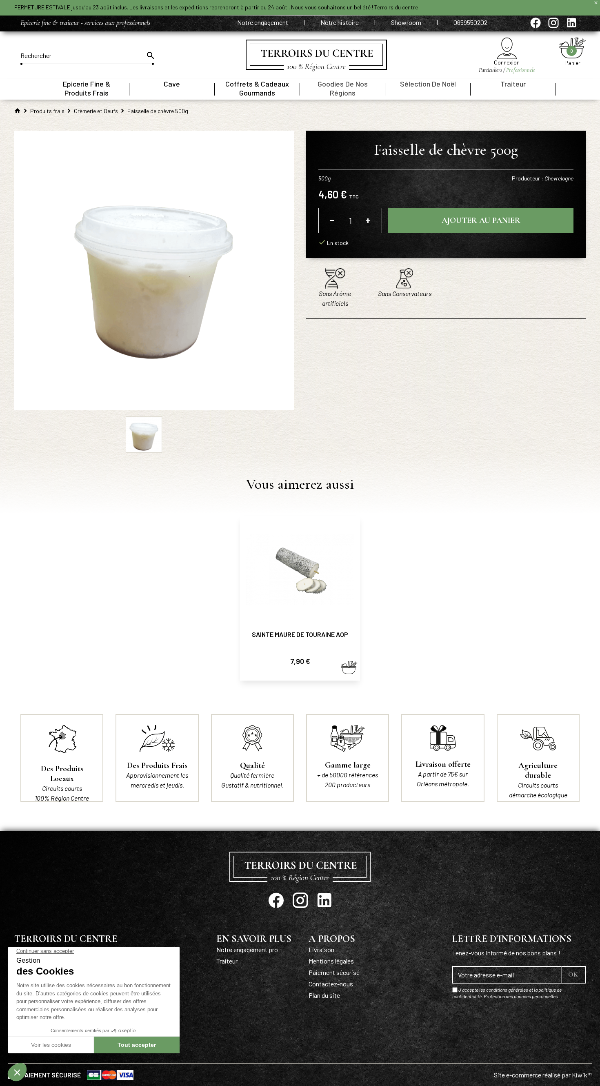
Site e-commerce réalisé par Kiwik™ (543, 1075)
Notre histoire (340, 22)
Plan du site (324, 995)
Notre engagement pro (247, 949)
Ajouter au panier (481, 220)
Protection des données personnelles (521, 996)
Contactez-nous (331, 984)
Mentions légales (331, 961)
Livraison (321, 949)
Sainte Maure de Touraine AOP (300, 634)
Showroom (406, 22)
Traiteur (227, 961)
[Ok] (150, 55)
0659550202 (470, 22)
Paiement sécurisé (334, 972)
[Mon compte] (507, 48)
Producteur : (542, 178)
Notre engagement (263, 22)
